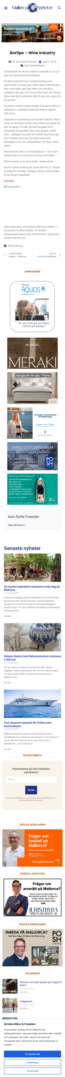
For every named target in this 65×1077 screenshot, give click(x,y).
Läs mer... (24, 992)
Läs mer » (8, 616)
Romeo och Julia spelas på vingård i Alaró (41, 983)
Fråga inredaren (32, 924)
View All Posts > (16, 525)
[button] (6, 7)
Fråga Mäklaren (32, 825)
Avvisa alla (32, 1071)
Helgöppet (26, 1001)
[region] (32, 1048)
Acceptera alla (32, 1054)
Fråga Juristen (32, 874)
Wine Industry (15, 245)
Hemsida (9, 180)
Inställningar (32, 1062)
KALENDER (32, 973)
